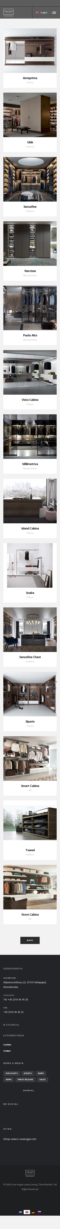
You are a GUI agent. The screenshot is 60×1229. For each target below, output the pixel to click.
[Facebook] (54, 3)
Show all (28, 1090)
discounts (12, 1073)
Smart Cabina (30, 786)
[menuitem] (20, 1212)
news (41, 1073)
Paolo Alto (30, 335)
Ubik (30, 142)
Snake (30, 593)
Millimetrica (30, 464)
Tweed (30, 850)
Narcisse (30, 271)
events (28, 1073)
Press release (25, 1079)
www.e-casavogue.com (23, 1139)
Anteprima (30, 78)
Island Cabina (30, 528)
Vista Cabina (30, 400)
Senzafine (30, 207)
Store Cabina (30, 914)
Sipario (30, 721)
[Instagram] (57, 3)
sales (43, 1079)
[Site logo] (8, 12)
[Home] (30, 1173)
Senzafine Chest (30, 657)
